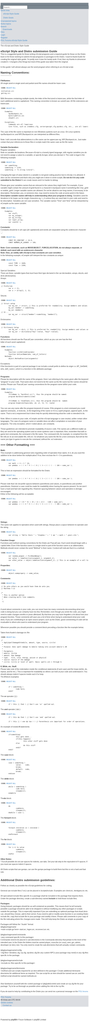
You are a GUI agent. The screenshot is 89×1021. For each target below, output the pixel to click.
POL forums (83, 991)
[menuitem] (44, 13)
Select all (11, 88)
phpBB (14, 1019)
